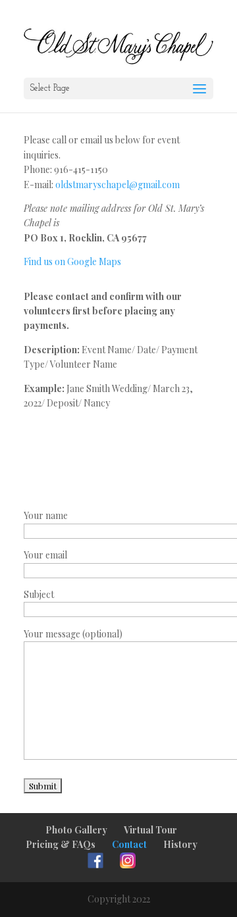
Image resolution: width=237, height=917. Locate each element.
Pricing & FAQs (60, 844)
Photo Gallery (76, 830)
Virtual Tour (150, 830)
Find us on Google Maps (72, 261)
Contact (129, 844)
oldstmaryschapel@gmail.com (117, 184)
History (180, 844)
